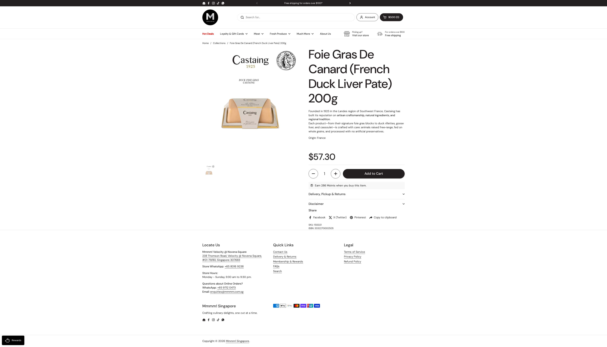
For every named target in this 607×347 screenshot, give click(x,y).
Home (205, 43)
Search (277, 271)
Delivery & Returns (284, 256)
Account (370, 17)
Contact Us (280, 252)
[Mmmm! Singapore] (210, 17)
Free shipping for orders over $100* (303, 3)
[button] (391, 17)
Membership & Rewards (288, 261)
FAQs (276, 266)
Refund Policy (352, 261)
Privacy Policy (352, 256)
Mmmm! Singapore (237, 341)
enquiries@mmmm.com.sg (226, 291)
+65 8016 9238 (234, 266)
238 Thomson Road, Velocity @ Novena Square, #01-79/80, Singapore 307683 (232, 258)
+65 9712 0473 (226, 287)
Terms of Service (354, 252)
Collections (219, 43)
